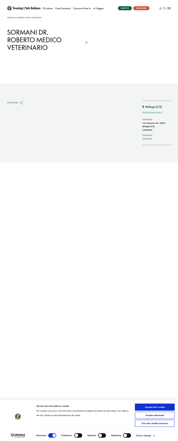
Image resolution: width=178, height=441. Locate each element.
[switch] (78, 435)
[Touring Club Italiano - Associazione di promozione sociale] (23, 8)
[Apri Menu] (169, 8)
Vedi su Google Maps (151, 112)
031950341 (147, 139)
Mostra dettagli (143, 435)
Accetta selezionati (155, 415)
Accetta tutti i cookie (155, 407)
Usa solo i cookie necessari (155, 423)
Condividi (12, 102)
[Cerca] (164, 8)
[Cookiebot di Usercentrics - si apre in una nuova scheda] (18, 436)
